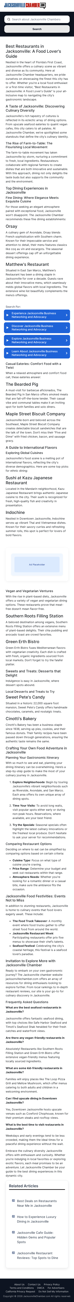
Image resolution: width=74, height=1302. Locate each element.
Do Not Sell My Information (53, 1291)
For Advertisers (56, 1287)
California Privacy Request (20, 1291)
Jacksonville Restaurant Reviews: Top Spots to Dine (37, 1255)
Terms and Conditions (22, 1287)
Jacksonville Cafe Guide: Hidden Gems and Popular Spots (36, 1237)
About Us (19, 1284)
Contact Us (34, 1284)
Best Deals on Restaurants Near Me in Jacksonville (37, 1203)
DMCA (40, 1287)
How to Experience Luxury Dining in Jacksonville (36, 1219)
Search (37, 29)
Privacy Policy (52, 1284)
